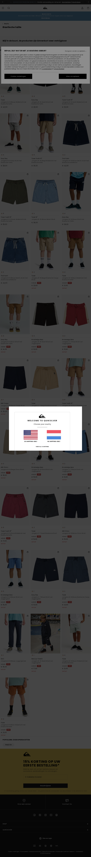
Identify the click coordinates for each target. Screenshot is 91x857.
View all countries (42, 446)
